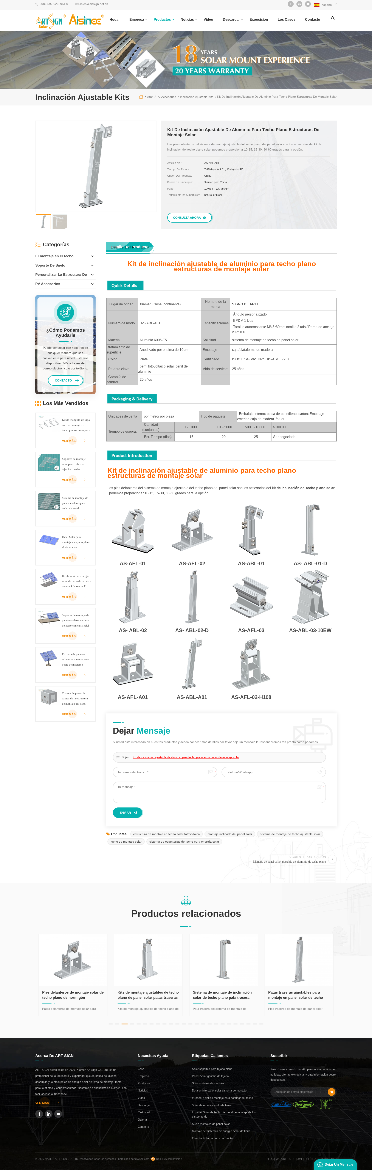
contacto (312, 19)
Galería (142, 1119)
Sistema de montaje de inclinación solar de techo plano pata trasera (151, 995)
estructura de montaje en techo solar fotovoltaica (166, 834)
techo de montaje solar (126, 841)
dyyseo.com (142, 1159)
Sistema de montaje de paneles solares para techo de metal (75, 503)
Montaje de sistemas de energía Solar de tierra (221, 1131)
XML (300, 1159)
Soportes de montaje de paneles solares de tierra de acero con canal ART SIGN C (76, 621)
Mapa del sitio (285, 1159)
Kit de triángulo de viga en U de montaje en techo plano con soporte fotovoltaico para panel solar (76, 425)
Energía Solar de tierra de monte (212, 1138)
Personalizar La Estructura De (61, 275)
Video (208, 19)
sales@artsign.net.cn (93, 4)
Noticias (187, 19)
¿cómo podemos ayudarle (65, 333)
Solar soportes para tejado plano (212, 1069)
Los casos (286, 19)
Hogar (115, 19)
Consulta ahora (187, 217)
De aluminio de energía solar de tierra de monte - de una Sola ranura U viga (76, 581)
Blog (270, 1159)
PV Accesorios (47, 284)
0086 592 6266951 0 (54, 4)
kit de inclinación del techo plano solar (303, 488)
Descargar (231, 19)
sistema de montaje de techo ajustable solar (290, 834)
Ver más (69, 441)
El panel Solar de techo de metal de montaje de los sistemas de (224, 1114)
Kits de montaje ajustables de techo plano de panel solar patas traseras (76, 995)
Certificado (144, 1112)
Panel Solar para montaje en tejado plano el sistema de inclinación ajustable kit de (76, 542)
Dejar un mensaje (339, 1164)
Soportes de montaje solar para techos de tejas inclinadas (74, 464)
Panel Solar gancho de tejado (210, 1076)
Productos (162, 19)
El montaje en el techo (54, 256)
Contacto (143, 1126)
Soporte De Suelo (50, 265)
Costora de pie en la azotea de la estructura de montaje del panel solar (75, 699)
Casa (141, 1069)
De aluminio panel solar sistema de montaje (219, 1090)
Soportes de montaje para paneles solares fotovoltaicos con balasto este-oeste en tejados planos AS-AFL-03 (301, 995)
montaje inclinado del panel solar (230, 834)
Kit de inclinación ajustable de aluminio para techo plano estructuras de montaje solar (186, 757)
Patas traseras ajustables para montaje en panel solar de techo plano (224, 995)
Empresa (136, 19)
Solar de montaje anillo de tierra (211, 1105)
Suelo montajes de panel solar (211, 1124)
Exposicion (259, 19)
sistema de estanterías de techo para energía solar (184, 841)
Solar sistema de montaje (208, 1083)
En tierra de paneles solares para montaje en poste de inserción (75, 659)
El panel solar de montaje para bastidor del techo (222, 1097)
